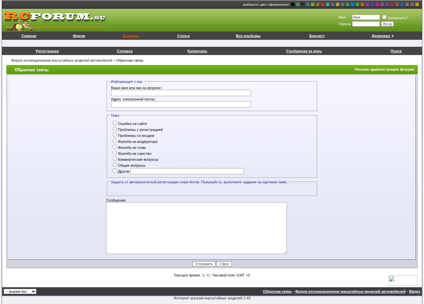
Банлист (317, 36)
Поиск (396, 51)
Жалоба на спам (132, 148)
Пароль (345, 24)
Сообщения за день (304, 51)
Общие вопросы (131, 165)
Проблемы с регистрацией (140, 130)
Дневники (381, 36)
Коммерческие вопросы (138, 159)
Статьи (183, 36)
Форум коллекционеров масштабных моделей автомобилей (61, 60)
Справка (124, 51)
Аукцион (131, 36)
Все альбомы (248, 36)
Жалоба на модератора (137, 142)
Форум (79, 36)
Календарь (197, 51)
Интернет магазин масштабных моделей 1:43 (212, 298)
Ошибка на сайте (132, 124)
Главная (29, 36)
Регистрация (47, 51)
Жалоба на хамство (134, 153)
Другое (124, 171)
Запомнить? (398, 18)
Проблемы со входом (136, 136)
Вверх (414, 291)
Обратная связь (277, 291)
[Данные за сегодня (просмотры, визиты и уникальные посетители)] (403, 280)
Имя (342, 17)
